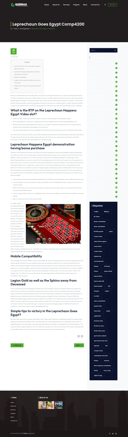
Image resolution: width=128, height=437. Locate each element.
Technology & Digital (96, 183)
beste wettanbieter (99, 226)
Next (78, 345)
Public (91, 155)
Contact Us (95, 5)
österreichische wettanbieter (102, 365)
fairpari (96, 266)
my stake (96, 296)
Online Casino (94, 146)
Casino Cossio (98, 236)
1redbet (96, 211)
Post (91, 151)
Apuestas (92, 68)
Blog (91, 82)
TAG (106, 346)
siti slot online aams (99, 331)
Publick (92, 160)
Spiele (91, 169)
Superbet (92, 178)
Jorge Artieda (108, 271)
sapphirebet (97, 316)
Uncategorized (14, 56)
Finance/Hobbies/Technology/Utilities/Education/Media (107, 109)
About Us (56, 5)
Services (66, 5)
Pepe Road (97, 311)
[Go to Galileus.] (11, 29)
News (85, 5)
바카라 (96, 370)
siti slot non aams (99, 326)
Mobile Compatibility (20, 77)
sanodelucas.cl (94, 164)
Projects (76, 5)
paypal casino (98, 306)
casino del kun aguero (100, 241)
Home (46, 5)
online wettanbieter (100, 301)
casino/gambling (95, 100)
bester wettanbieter (100, 221)
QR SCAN (112, 5)
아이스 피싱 (107, 370)
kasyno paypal (98, 286)
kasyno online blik (99, 281)
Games (92, 128)
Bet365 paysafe (98, 231)
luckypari (96, 291)
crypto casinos (98, 251)
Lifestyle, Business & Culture (98, 137)
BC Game (93, 77)
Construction (97, 246)
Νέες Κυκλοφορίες (95, 192)
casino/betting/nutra (96, 95)
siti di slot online (98, 321)
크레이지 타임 (98, 375)
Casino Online (94, 91)
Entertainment (94, 105)
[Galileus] (19, 4)
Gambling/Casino (95, 123)
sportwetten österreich (101, 341)
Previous (18, 345)
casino (92, 86)
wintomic (106, 360)
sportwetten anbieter (100, 336)
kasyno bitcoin (98, 276)
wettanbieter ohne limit (101, 355)
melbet (107, 291)
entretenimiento (99, 261)
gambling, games (95, 118)
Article (92, 72)
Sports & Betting (95, 174)
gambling (93, 114)
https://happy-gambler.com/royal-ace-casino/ (24, 160)
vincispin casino (98, 351)
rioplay (108, 311)
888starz (106, 211)
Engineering (97, 256)
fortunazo (107, 266)
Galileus (25, 433)
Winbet (96, 360)
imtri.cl (92, 132)
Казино (92, 197)
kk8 (109, 286)
